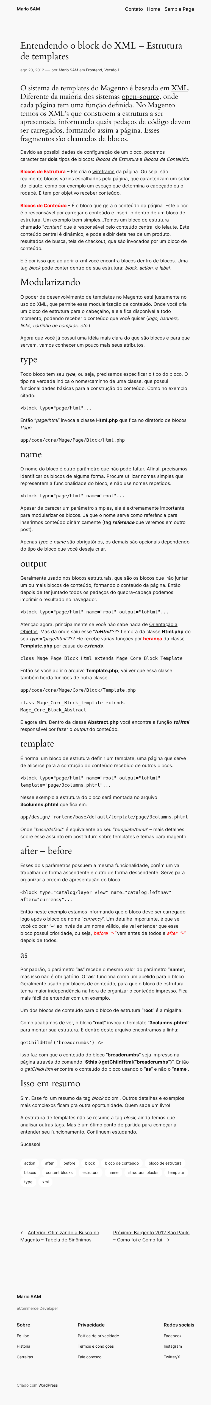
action (29, 1163)
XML (179, 88)
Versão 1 (112, 70)
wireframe (103, 171)
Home (153, 9)
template (176, 1172)
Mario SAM (28, 9)
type (28, 1181)
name (113, 1172)
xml (45, 1181)
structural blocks (143, 1172)
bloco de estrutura (165, 1163)
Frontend (94, 70)
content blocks (59, 1172)
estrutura (90, 1172)
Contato (134, 9)
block (90, 1163)
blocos (30, 1172)
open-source (140, 96)
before (69, 1163)
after (49, 1163)
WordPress (48, 1385)
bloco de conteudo (122, 1163)
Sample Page (179, 9)
